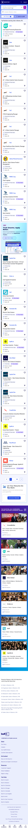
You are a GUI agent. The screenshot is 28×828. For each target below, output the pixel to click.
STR (8, 551)
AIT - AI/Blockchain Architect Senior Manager (12, 97)
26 (17, 479)
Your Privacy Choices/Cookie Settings (14, 819)
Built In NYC (4, 796)
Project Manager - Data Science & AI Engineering (12, 447)
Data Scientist (6, 213)
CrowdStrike (11, 525)
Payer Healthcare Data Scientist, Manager (14, 146)
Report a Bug (4, 773)
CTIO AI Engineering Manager (10, 114)
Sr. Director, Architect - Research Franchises (11, 47)
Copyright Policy (14, 811)
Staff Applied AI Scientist (9, 280)
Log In (25, 2)
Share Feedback (5, 770)
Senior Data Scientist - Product (11, 430)
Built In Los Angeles (6, 793)
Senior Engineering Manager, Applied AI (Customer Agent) (13, 465)
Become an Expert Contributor (9, 761)
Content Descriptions (6, 752)
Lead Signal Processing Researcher (12, 29)
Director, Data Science (8, 312)
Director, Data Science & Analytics (12, 361)
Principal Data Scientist (9, 329)
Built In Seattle (5, 802)
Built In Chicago (5, 788)
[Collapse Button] (24, 35)
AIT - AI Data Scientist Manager (11, 130)
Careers (3, 747)
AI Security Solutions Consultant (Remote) (14, 414)
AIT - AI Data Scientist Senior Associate (13, 80)
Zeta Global (10, 577)
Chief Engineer (6, 180)
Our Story (3, 744)
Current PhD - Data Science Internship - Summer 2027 (13, 397)
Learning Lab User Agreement (14, 807)
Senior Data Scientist (8, 296)
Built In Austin (5, 780)
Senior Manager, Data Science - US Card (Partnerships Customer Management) (13, 262)
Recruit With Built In (6, 759)
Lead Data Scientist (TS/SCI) (10, 197)
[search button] (21, 2)
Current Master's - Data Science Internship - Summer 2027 (14, 379)
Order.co (10, 604)
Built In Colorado (5, 791)
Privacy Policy (14, 814)
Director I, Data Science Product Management (11, 163)
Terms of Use (14, 816)
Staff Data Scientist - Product (10, 345)
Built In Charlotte (5, 785)
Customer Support (6, 768)
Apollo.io (10, 653)
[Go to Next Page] (21, 479)
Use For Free (9, 238)
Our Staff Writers (5, 750)
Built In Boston (5, 782)
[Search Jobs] (24, 7)
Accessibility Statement (14, 809)
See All (25, 510)
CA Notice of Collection (14, 821)
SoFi (8, 628)
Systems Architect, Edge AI (10, 64)
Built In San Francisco (7, 799)
